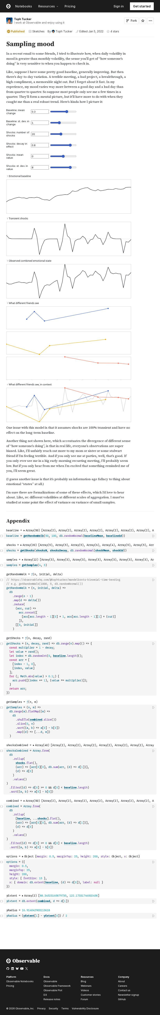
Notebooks (23, 6)
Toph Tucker (22, 19)
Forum (84, 999)
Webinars (86, 985)
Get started (142, 6)
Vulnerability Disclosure (85, 1008)
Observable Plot (53, 990)
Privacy (41, 1008)
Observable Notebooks (20, 981)
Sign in (119, 6)
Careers (122, 985)
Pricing (70, 6)
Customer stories (91, 994)
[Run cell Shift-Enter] (153, 536)
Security (53, 1008)
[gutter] (2, 72)
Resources (46, 6)
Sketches (38, 31)
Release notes (52, 999)
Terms (65, 1008)
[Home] (23, 962)
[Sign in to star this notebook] (143, 20)
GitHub (122, 999)
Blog (83, 981)
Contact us (124, 990)
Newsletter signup (128, 995)
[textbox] (80, 536)
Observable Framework (57, 985)
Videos (85, 990)
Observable (50, 981)
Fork (134, 20)
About (121, 981)
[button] (1, 38)
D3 (45, 994)
